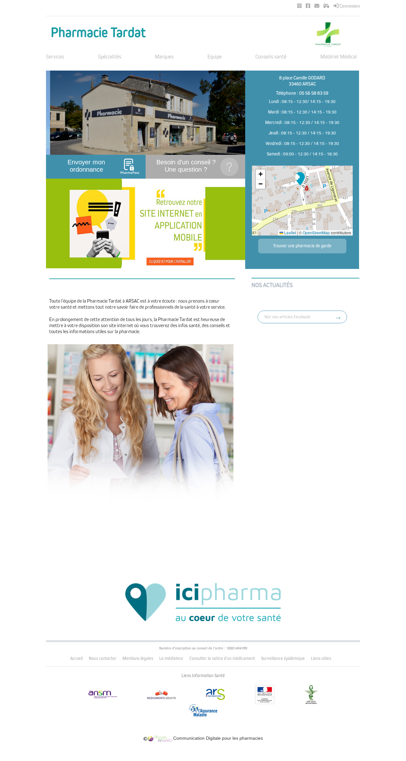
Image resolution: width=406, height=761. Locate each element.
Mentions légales (137, 658)
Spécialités (109, 56)
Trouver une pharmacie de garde (302, 245)
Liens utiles (321, 658)
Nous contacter (102, 658)
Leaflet (289, 232)
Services (55, 56)
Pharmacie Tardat (98, 32)
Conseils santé (270, 56)
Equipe (214, 56)
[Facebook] (308, 6)
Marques (164, 56)
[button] (300, 179)
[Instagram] (299, 6)
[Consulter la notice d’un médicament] (326, 6)
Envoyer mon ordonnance (86, 166)
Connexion (349, 6)
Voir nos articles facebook (287, 316)
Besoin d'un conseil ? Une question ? (186, 166)
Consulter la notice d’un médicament (222, 658)
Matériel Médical (338, 56)
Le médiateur (171, 658)
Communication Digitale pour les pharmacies (217, 738)
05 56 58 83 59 (313, 93)
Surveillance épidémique (283, 658)
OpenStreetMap (316, 232)
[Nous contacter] (316, 6)
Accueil (76, 658)
